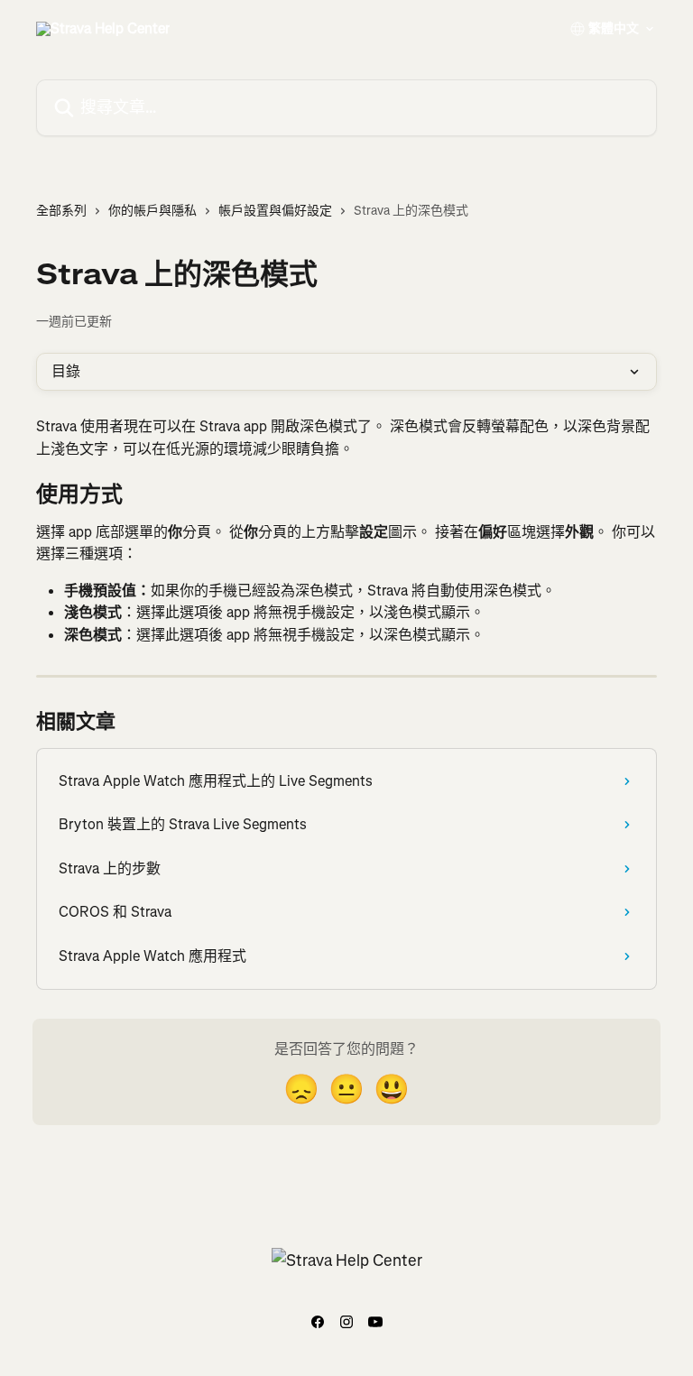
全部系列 (61, 210)
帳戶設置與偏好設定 (275, 210)
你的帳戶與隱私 (152, 210)
